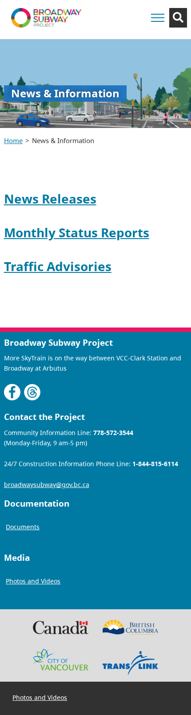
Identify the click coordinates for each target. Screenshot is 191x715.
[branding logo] (46, 18)
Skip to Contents (120, 34)
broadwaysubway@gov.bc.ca (46, 484)
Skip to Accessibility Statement (120, 38)
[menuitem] (40, 698)
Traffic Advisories (57, 266)
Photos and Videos (39, 698)
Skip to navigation (120, 34)
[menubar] (40, 698)
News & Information (63, 140)
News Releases (50, 198)
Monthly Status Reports (76, 232)
